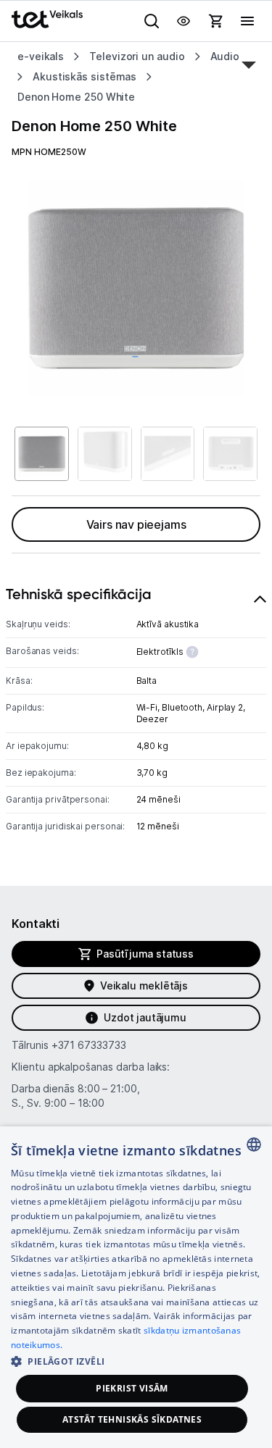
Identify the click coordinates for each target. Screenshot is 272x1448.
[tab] (136, 714)
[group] (136, 288)
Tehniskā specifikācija (79, 594)
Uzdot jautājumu (145, 1017)
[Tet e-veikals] (47, 19)
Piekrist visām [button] (132, 1388)
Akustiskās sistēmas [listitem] (84, 76)
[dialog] (136, 1287)
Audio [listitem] (225, 56)
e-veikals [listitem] (40, 56)
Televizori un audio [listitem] (136, 56)
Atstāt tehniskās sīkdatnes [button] (132, 1419)
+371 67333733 (88, 1045)
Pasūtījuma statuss (145, 953)
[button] (136, 1360)
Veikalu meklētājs (144, 985)
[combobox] (254, 1144)
